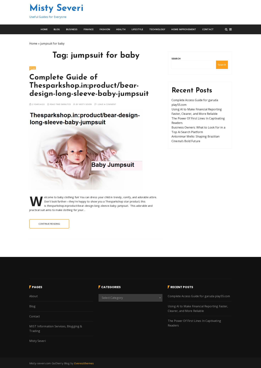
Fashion (105, 29)
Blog (57, 29)
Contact (208, 29)
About (33, 296)
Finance (89, 29)
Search (176, 58)
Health (121, 29)
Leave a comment (107, 104)
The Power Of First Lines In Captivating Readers (194, 323)
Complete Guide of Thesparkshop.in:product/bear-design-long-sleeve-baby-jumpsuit (89, 86)
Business (71, 29)
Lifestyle (137, 29)
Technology (157, 29)
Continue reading (49, 223)
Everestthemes (84, 363)
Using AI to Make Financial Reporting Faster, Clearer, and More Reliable (198, 308)
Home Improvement (183, 29)
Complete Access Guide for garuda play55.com (199, 296)
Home (44, 29)
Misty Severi (56, 8)
